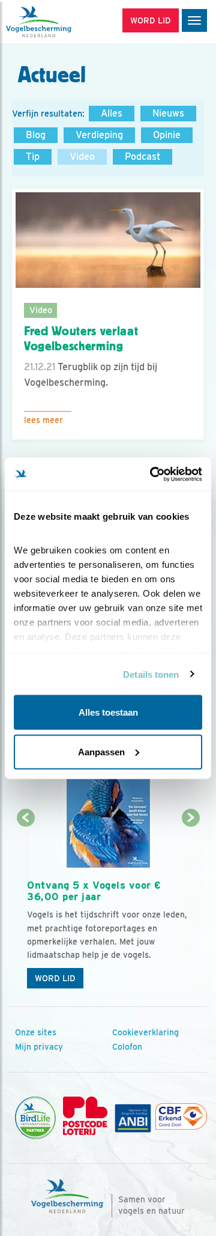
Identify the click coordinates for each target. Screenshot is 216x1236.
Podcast (142, 156)
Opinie (167, 135)
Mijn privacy (39, 1047)
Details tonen (151, 674)
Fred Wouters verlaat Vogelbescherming (81, 338)
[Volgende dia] (190, 907)
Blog (36, 135)
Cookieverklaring (145, 1032)
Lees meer (43, 420)
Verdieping (99, 135)
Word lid (55, 978)
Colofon (127, 1047)
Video (82, 156)
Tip (33, 156)
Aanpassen (101, 751)
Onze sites (35, 1032)
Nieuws (168, 113)
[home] (60, 21)
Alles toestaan (108, 712)
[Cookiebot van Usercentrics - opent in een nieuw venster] (152, 474)
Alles (111, 113)
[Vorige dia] (25, 907)
